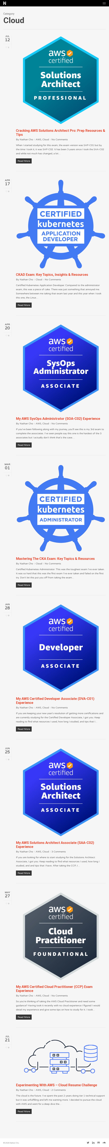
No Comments (59, 139)
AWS (38, 139)
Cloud (45, 139)
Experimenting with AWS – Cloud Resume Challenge (56, 1085)
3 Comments (58, 851)
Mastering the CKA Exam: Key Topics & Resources (55, 559)
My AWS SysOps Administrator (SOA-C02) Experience (58, 419)
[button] (104, 3)
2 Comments (58, 1090)
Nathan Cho (26, 139)
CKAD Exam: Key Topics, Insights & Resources (52, 275)
